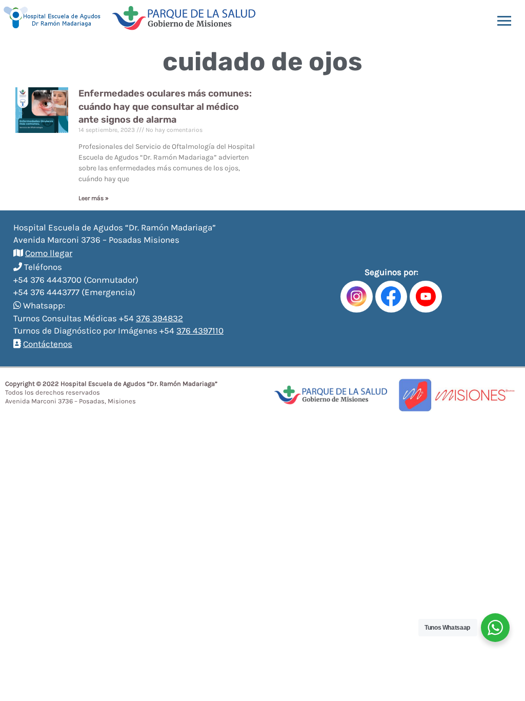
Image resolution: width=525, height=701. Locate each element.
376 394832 (159, 318)
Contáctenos (47, 344)
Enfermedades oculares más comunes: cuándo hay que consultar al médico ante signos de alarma (165, 106)
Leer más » (93, 198)
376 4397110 (200, 330)
